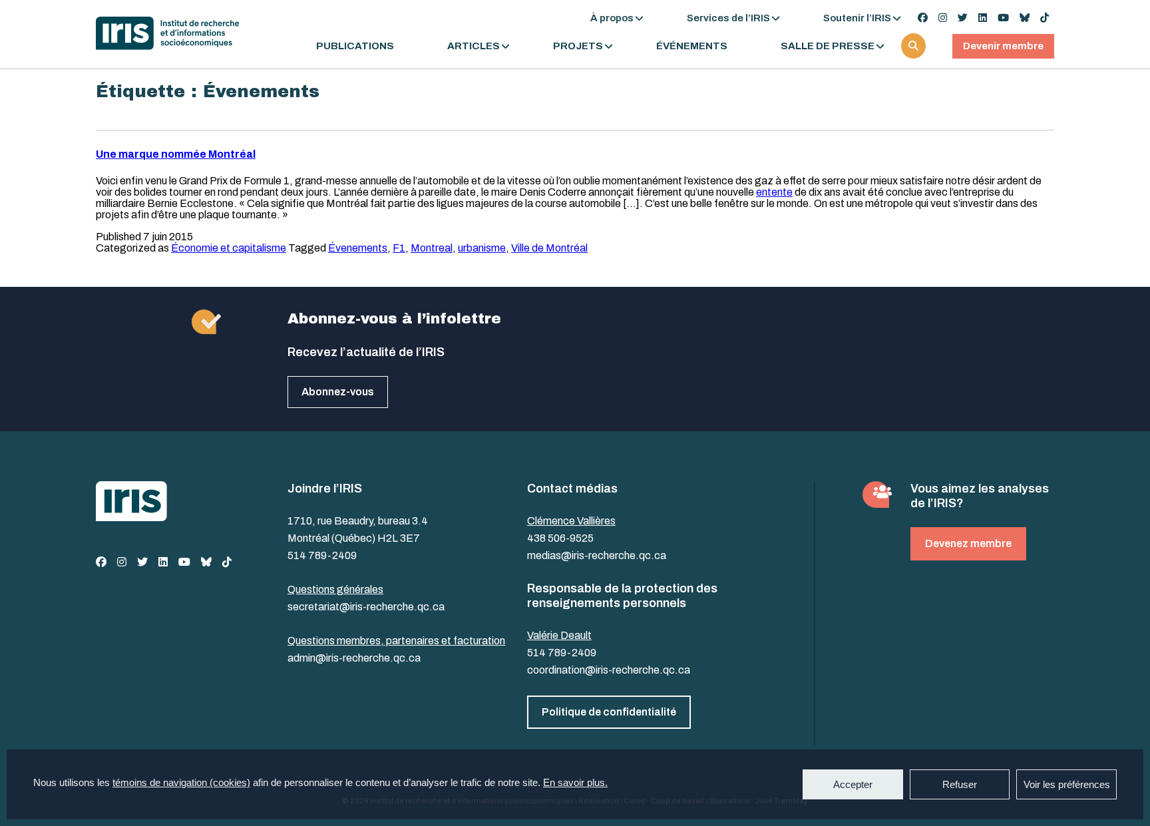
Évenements (357, 248)
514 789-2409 (322, 555)
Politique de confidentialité (609, 712)
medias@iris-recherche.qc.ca (596, 555)
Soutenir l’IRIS (857, 18)
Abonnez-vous (337, 391)
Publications (355, 46)
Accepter (852, 784)
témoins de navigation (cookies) (181, 782)
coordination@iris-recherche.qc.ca (608, 670)
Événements (691, 46)
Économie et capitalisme (228, 248)
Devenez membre (968, 543)
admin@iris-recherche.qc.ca (354, 658)
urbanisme (482, 248)
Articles (473, 46)
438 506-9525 (560, 538)
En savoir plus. (575, 782)
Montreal (432, 248)
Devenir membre (1003, 46)
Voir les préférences (1067, 784)
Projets (578, 46)
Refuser (959, 784)
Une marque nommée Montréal (176, 154)
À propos (612, 18)
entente (774, 192)
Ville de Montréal (549, 248)
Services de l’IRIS (728, 18)
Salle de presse (827, 46)
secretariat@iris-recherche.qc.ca (366, 606)
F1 (399, 248)
